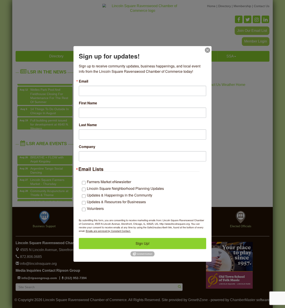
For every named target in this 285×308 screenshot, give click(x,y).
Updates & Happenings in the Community (119, 195)
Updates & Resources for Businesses (116, 201)
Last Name (88, 125)
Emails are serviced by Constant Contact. (108, 231)
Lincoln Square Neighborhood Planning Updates (125, 188)
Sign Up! (142, 243)
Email (83, 81)
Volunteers (95, 208)
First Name (88, 103)
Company (87, 146)
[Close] (207, 50)
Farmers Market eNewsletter (109, 181)
